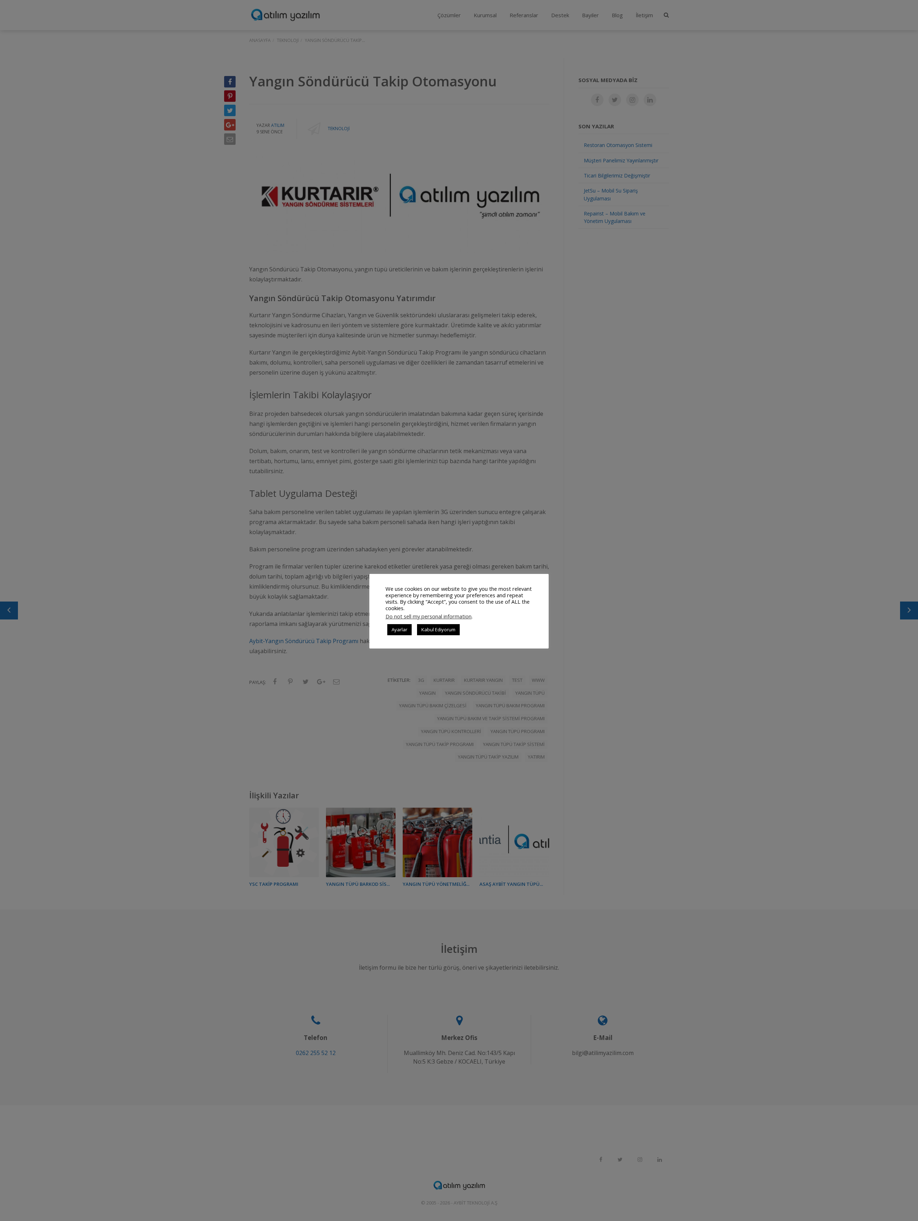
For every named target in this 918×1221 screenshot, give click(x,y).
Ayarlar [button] (399, 629)
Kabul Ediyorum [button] (438, 629)
